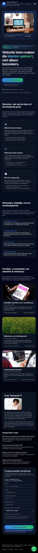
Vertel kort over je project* (12, 514)
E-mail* (7, 489)
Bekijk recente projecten (11, 85)
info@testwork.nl (14, 479)
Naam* (6, 483)
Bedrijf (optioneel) (10, 501)
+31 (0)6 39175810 (16, 481)
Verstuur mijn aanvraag (19, 527)
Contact (21, 549)
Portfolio (11, 549)
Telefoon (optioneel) (10, 495)
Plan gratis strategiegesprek (12, 80)
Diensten (4, 549)
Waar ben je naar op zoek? (12, 507)
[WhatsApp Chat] (34, 549)
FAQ (16, 549)
